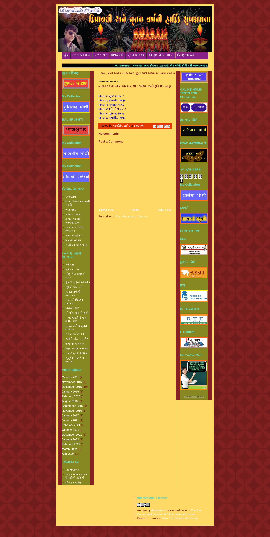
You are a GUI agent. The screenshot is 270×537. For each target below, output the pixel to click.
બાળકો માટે (100, 55)
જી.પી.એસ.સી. (74, 287)
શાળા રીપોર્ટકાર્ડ (74, 235)
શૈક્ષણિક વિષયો (185, 55)
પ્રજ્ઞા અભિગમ (136, 55)
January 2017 (70, 415)
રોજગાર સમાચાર (75, 343)
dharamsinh (158, 510)
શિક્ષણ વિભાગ (73, 240)
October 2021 (70, 429)
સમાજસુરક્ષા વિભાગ (76, 353)
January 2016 (70, 391)
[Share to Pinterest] (168, 126)
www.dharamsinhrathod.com (180, 518)
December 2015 (72, 386)
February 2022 (71, 444)
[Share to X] (161, 126)
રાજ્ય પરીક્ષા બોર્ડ (75, 334)
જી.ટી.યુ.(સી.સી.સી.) (77, 282)
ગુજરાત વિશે (72, 269)
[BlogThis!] (158, 126)
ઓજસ (69, 264)
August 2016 (70, 401)
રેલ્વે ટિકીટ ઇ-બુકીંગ (77, 338)
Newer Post (106, 209)
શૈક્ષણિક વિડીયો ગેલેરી (160, 55)
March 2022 (69, 449)
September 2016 (72, 405)
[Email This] (154, 126)
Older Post (164, 209)
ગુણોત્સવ (70, 209)
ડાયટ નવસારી (73, 214)
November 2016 (72, 410)
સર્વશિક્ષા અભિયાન (76, 245)
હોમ (66, 55)
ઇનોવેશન (70, 196)
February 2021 (71, 425)
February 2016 (71, 396)
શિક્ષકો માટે (117, 55)
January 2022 (70, 439)
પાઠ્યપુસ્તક (72, 469)
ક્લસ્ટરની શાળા (81, 55)
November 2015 (72, 381)
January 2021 (70, 420)
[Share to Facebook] (165, 126)
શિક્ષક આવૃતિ (73, 482)
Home (135, 209)
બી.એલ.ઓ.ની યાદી (77, 312)
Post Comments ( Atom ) (131, 216)
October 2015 (70, 377)
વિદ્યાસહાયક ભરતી (77, 348)
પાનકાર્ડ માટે (72, 308)
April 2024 (68, 453)
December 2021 (72, 434)
